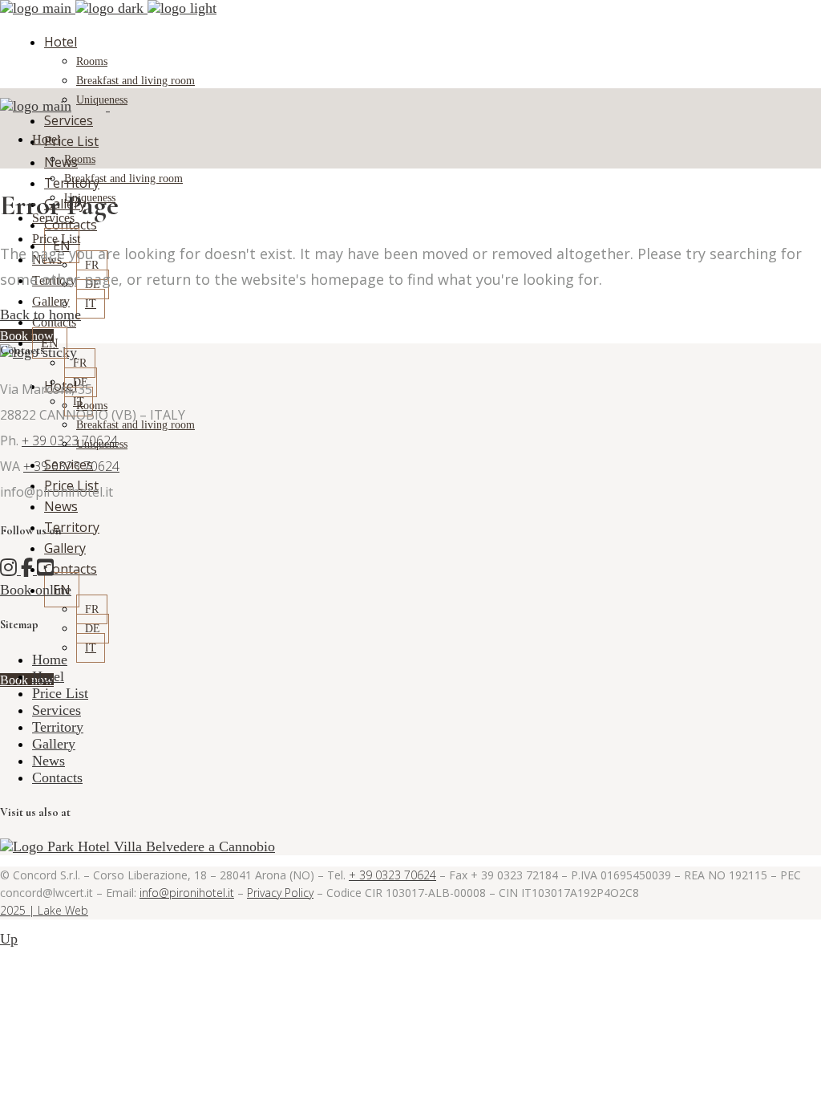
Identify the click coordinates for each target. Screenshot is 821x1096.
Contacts (57, 777)
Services (56, 710)
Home (49, 660)
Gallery (53, 744)
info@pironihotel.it (187, 892)
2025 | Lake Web (44, 910)
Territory (57, 727)
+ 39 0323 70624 (70, 440)
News (48, 761)
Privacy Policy (280, 892)
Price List (60, 693)
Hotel (48, 676)
